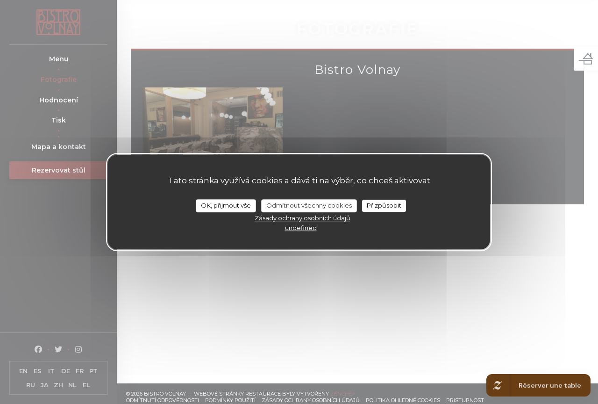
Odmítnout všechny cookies (309, 205)
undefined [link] (301, 227)
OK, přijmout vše (226, 205)
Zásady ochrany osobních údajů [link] (302, 218)
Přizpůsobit (384, 205)
